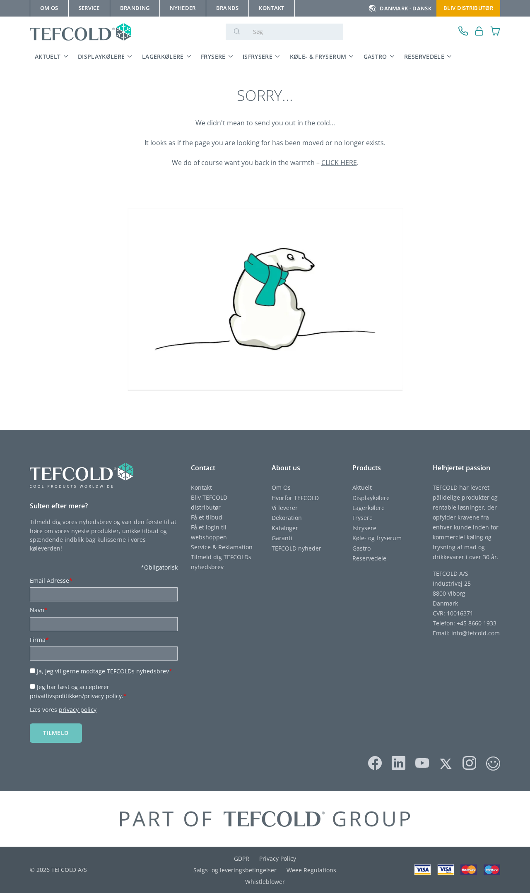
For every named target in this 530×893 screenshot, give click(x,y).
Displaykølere (101, 56)
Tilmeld (56, 733)
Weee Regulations (311, 870)
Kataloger (285, 528)
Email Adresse (51, 580)
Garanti (282, 538)
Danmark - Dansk (405, 8)
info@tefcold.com (475, 633)
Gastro (375, 56)
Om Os (281, 487)
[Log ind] (479, 32)
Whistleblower (265, 882)
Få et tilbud (206, 517)
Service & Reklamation (222, 547)
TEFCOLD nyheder (296, 548)
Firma (39, 640)
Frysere (213, 56)
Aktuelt (48, 56)
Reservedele (424, 56)
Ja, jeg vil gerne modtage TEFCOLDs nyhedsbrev (104, 671)
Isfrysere (257, 56)
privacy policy (77, 709)
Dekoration (287, 518)
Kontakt (201, 487)
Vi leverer (285, 508)
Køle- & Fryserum (318, 56)
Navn (39, 610)
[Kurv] (495, 32)
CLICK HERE (339, 162)
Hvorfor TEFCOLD (295, 498)
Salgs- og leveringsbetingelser (235, 870)
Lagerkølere (163, 56)
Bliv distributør (468, 8)
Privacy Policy (277, 858)
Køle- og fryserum (377, 538)
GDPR (241, 858)
